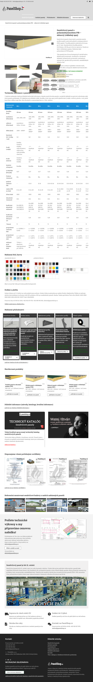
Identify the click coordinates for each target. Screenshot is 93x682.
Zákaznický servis (53, 649)
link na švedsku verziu (55, 679)
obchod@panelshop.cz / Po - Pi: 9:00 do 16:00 (23, 1)
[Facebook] (5, 659)
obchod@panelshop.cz (11, 544)
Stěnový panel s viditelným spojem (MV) (55, 386)
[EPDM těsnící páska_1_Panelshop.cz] (81, 318)
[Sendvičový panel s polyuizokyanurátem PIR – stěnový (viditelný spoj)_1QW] (29, 29)
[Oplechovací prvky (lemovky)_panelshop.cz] (46, 318)
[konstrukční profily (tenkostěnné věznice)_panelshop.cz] (63, 318)
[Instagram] (10, 659)
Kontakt (50, 653)
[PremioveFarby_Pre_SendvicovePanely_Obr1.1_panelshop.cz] (46, 260)
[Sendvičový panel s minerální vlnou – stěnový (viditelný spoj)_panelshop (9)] (57, 372)
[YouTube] (8, 659)
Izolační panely (52, 645)
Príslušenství (52, 647)
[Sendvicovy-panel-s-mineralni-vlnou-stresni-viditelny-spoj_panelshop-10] (78, 372)
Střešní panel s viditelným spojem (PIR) (34, 386)
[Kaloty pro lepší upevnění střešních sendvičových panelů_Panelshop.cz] (29, 318)
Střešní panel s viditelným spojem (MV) (77, 385)
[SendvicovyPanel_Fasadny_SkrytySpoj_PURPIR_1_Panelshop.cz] (14, 372)
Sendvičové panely (53, 643)
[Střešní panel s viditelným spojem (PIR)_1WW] (35, 372)
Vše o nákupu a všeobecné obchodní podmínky (62, 655)
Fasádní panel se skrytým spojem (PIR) (13, 385)
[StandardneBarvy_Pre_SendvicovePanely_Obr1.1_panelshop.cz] (17, 260)
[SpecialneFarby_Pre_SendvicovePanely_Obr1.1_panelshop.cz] (75, 260)
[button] (88, 17)
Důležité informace (53, 651)
